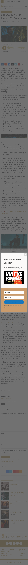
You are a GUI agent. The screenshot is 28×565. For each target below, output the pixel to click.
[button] (14, 278)
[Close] (25, 254)
